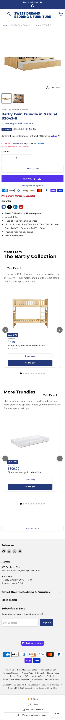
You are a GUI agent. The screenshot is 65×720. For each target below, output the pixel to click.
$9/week (40, 143)
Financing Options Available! (19, 195)
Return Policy (53, 673)
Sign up (46, 622)
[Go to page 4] (28, 373)
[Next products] (60, 330)
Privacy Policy (27, 673)
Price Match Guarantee (27, 670)
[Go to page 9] (41, 373)
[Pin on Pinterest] (21, 207)
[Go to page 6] (33, 373)
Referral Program (48, 670)
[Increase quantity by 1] (28, 158)
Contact (40, 673)
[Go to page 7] (36, 373)
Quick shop (30, 356)
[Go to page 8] (39, 373)
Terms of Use (15, 676)
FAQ (26, 676)
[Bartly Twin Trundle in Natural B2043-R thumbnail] (6, 98)
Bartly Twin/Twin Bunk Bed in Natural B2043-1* (27, 347)
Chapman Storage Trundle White (24, 472)
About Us (10, 670)
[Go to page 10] (44, 373)
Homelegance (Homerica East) (20, 123)
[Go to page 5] (31, 373)
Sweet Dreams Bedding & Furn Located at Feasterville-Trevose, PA (31, 680)
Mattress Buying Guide (42, 676)
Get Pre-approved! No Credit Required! (15, 146)
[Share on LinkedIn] (15, 207)
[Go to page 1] (21, 373)
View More (13, 268)
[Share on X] (9, 207)
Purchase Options (10, 673)
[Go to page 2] (23, 373)
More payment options (32, 185)
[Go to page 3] (26, 373)
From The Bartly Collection (15, 109)
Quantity (6, 152)
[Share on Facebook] (4, 207)
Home (5, 25)
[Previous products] (5, 330)
